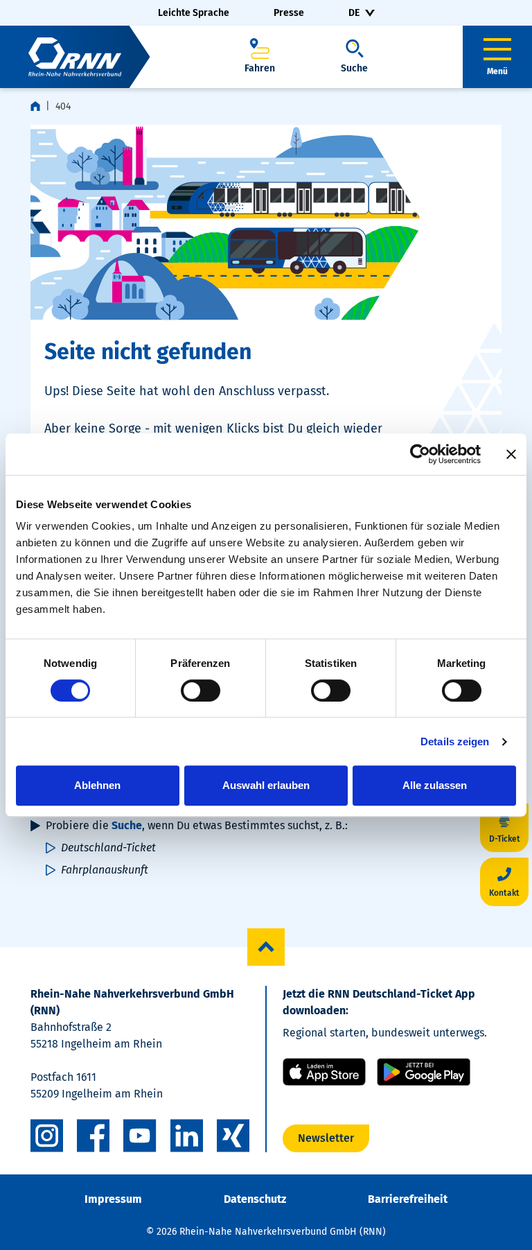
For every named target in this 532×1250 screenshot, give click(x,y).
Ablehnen (97, 785)
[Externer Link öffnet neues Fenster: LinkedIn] (186, 1135)
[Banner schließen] (511, 454)
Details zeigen (454, 741)
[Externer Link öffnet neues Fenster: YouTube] (139, 1135)
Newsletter (326, 1138)
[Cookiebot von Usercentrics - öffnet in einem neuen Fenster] (420, 454)
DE (354, 13)
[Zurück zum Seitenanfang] (266, 947)
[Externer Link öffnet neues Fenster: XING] (233, 1135)
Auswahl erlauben (266, 785)
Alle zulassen (434, 785)
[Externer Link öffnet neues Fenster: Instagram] (46, 1135)
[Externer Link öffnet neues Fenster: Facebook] (93, 1135)
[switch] (200, 690)
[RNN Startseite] (75, 57)
